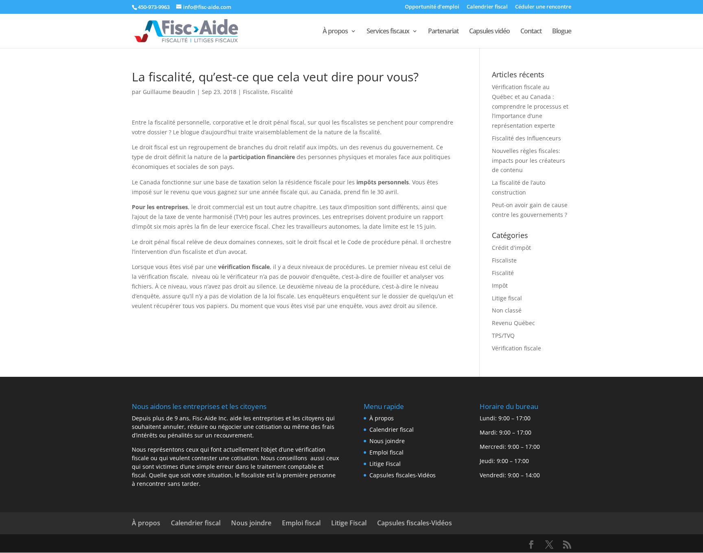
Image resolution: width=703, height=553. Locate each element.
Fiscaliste (255, 92)
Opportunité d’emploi (432, 7)
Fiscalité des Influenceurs (526, 138)
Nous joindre (387, 441)
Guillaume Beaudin (169, 92)
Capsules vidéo (489, 31)
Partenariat (443, 31)
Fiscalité (282, 92)
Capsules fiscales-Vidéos (402, 475)
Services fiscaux (388, 31)
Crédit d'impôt (511, 247)
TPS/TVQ (503, 335)
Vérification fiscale (516, 348)
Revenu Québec (513, 323)
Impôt (500, 285)
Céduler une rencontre (543, 7)
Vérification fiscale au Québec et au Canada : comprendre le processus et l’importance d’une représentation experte (530, 106)
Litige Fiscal (385, 464)
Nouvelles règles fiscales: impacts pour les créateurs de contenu (528, 160)
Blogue (561, 31)
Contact (530, 31)
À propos (335, 31)
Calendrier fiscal (487, 7)
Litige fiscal (507, 298)
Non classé (507, 310)
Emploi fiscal (386, 452)
